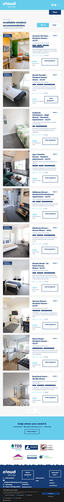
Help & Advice (40, 478)
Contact (52, 483)
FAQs (37, 480)
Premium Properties (25, 483)
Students (8, 19)
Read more (22, 493)
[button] (21, 500)
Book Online (31, 431)
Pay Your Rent (55, 473)
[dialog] (32, 495)
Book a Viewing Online (12, 486)
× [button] (62, 489)
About (51, 480)
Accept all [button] (50, 493)
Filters (55, 12)
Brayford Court (27, 487)
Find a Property (27, 473)
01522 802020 (18, 426)
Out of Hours (53, 485)
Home (4, 19)
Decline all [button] (50, 496)
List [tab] (42, 25)
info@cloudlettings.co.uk (33, 426)
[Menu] (59, 4)
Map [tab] (54, 25)
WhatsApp (48, 426)
